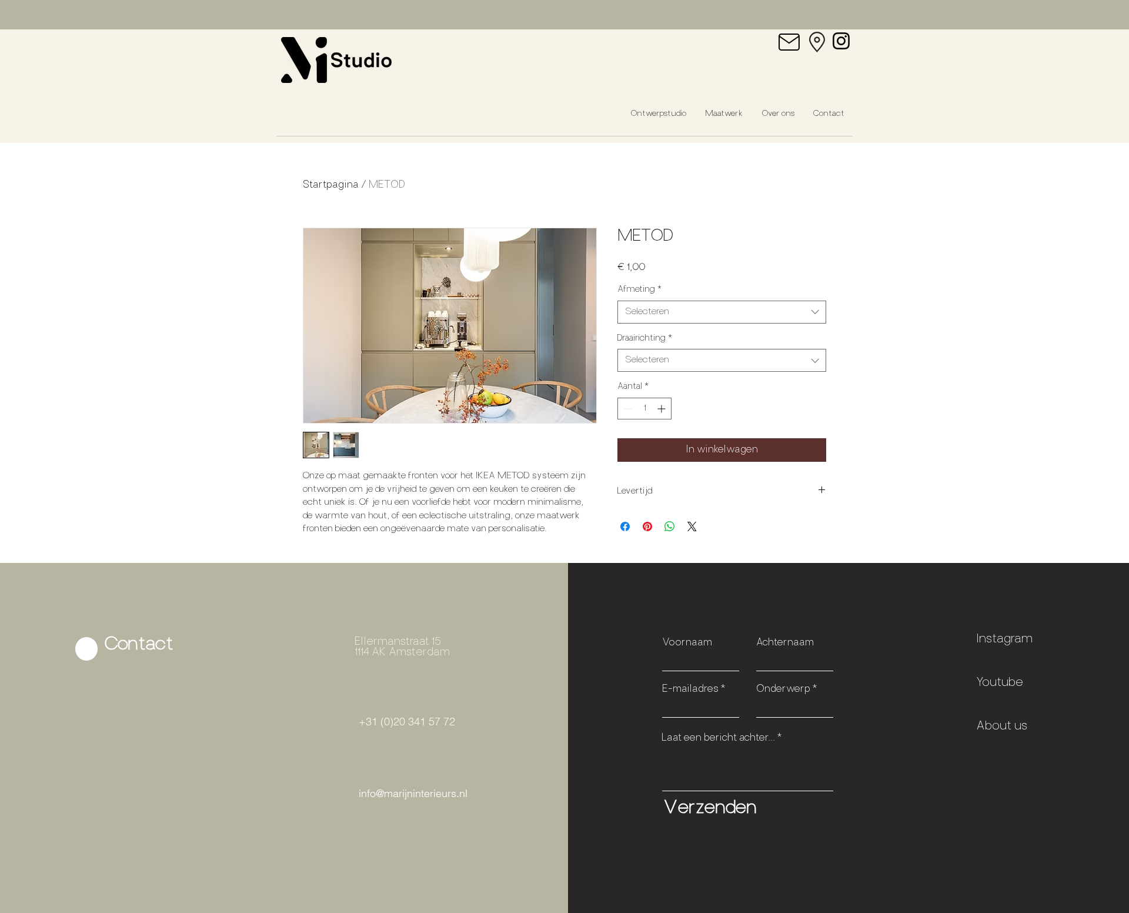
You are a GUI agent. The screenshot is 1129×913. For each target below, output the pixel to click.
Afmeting (639, 289)
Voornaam (687, 643)
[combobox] (721, 312)
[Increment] (662, 408)
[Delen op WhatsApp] (670, 526)
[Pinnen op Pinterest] (647, 526)
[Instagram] (841, 40)
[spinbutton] (644, 408)
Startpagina (331, 185)
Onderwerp (783, 689)
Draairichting (644, 338)
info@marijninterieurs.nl (413, 793)
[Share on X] (692, 526)
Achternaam (785, 643)
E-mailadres (690, 689)
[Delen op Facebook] (625, 526)
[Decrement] (626, 408)
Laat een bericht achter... (718, 738)
